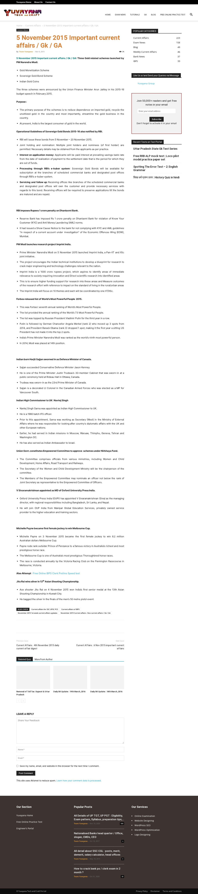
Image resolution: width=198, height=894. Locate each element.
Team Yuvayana (26, 51)
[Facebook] (153, 2)
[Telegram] (169, 2)
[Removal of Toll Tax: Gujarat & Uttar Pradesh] (33, 677)
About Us (38, 2)
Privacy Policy (142, 891)
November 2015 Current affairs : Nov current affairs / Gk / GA (85, 613)
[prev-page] (18, 701)
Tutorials (135, 14)
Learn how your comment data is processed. (78, 780)
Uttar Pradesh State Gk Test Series (155, 148)
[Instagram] (159, 2)
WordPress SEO (143, 825)
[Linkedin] (164, 2)
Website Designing (144, 820)
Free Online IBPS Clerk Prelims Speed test (56, 573)
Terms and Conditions (172, 891)
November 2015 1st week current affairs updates (37, 613)
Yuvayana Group (146, 83)
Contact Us (50, 2)
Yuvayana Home (23, 2)
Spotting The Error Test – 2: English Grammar (155, 168)
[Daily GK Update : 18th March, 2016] (107, 677)
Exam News (120, 14)
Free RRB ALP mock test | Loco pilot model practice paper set (156, 157)
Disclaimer (155, 891)
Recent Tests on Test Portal (147, 142)
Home (108, 14)
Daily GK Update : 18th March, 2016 (106, 691)
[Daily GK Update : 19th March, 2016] (70, 677)
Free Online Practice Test (172, 14)
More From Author (44, 659)
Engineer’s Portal (25, 828)
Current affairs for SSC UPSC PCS (44, 609)
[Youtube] (179, 2)
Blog (153, 14)
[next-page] (23, 701)
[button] (191, 14)
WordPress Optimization (147, 829)
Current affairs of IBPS (70, 609)
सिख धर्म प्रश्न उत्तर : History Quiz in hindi (156, 177)
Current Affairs (33, 25)
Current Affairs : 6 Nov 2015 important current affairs (100, 647)
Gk (145, 14)
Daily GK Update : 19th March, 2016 (69, 691)
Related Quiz (24, 659)
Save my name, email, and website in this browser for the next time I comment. (59, 766)
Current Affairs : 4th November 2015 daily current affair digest (37, 647)
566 (122, 823)
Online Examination (145, 816)
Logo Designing (142, 834)
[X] (174, 2)
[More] (115, 626)
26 (122, 876)
